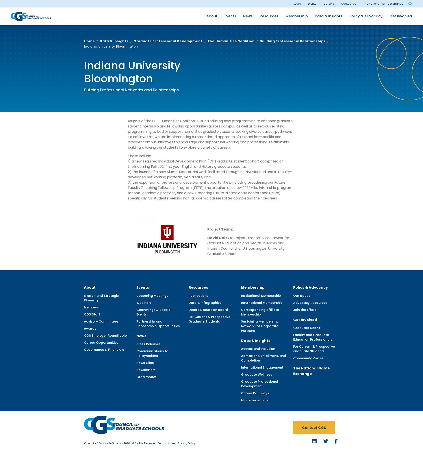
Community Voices (308, 358)
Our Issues (301, 295)
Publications (198, 295)
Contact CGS (314, 427)
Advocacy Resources (310, 303)
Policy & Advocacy (365, 16)
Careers (328, 4)
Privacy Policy (187, 443)
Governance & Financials (104, 349)
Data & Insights (328, 16)
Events (312, 4)
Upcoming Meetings (152, 295)
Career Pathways (255, 393)
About (211, 16)
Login (297, 4)
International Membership (262, 303)
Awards (90, 328)
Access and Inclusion (258, 349)
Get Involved (401, 16)
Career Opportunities (101, 342)
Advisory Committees (101, 321)
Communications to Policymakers (152, 353)
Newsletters (146, 370)
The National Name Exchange (383, 4)
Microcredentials (254, 400)
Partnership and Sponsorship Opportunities (158, 323)
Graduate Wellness (256, 374)
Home (89, 41)
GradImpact (146, 377)
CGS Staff (92, 314)
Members (91, 307)
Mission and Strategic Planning (101, 298)
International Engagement (262, 367)
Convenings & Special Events (153, 312)
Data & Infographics (205, 303)
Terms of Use (166, 443)
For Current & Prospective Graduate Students (209, 319)
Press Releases (148, 344)
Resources (269, 16)
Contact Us (348, 4)
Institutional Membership (261, 295)
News (248, 16)
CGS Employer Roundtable (105, 335)
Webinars (144, 303)
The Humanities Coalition (231, 41)
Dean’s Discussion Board (208, 310)
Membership (297, 16)
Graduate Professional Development (168, 41)
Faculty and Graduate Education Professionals (312, 337)
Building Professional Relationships (293, 41)
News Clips (145, 363)
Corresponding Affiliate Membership (260, 312)
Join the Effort (304, 310)
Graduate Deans (306, 328)
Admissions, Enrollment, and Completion (263, 358)
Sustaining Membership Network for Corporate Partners (259, 326)
